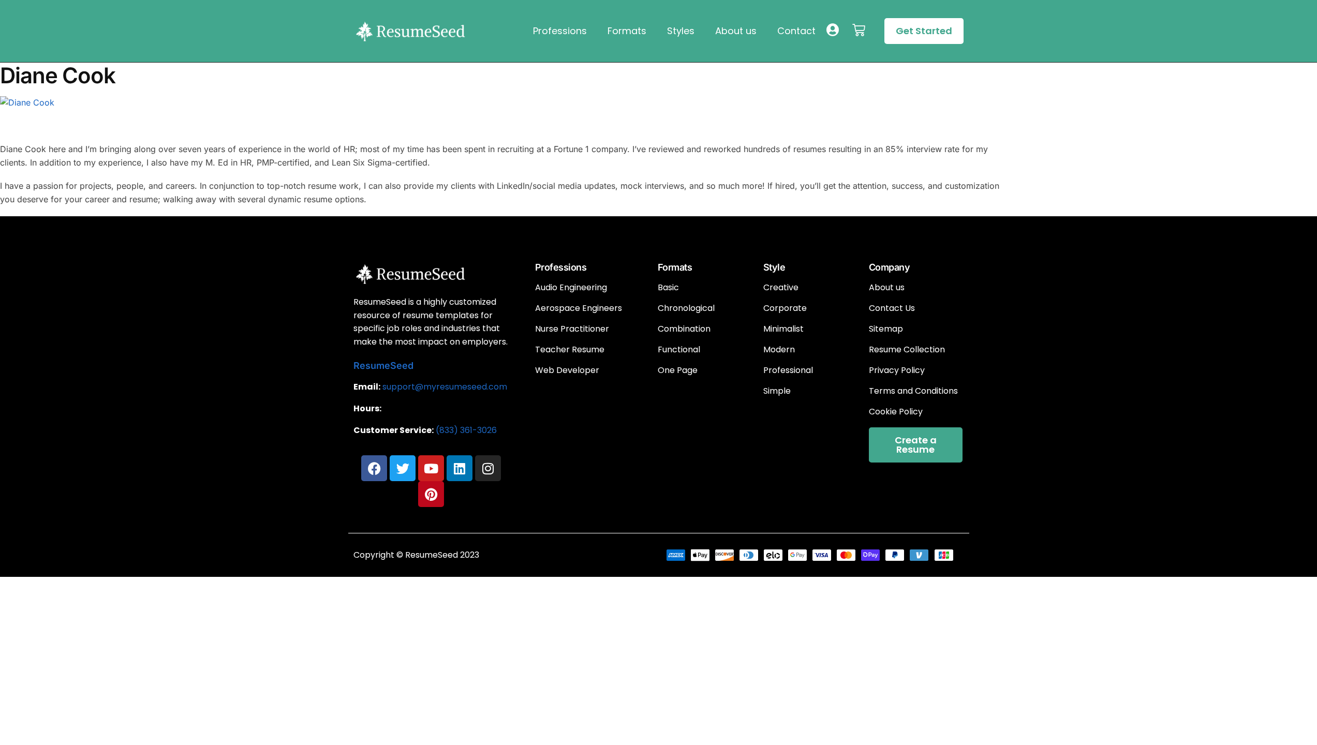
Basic (668, 287)
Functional (679, 350)
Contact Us (892, 308)
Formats (627, 30)
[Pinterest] (431, 494)
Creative (780, 287)
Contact (796, 30)
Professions (560, 30)
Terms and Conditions (913, 391)
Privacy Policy (897, 370)
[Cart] (858, 30)
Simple (777, 391)
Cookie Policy (896, 412)
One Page (678, 370)
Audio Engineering (571, 287)
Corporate (785, 308)
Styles (680, 30)
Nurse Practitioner (572, 329)
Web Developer (567, 370)
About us (736, 30)
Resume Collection (907, 350)
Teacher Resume (569, 350)
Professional (788, 370)
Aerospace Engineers (578, 308)
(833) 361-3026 (466, 430)
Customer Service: (393, 430)
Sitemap (886, 329)
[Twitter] (403, 468)
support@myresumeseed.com (444, 387)
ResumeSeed (383, 365)
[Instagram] (488, 468)
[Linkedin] (459, 468)
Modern (779, 350)
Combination (684, 329)
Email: (366, 387)
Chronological (686, 308)
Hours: (367, 408)
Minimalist (783, 329)
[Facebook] (374, 468)
